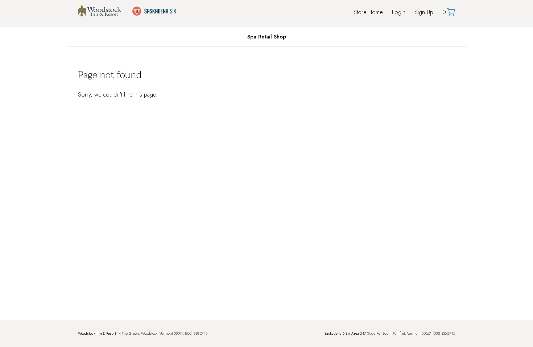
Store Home (368, 12)
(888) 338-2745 (196, 333)
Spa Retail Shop (266, 37)
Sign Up (423, 12)
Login (398, 12)
